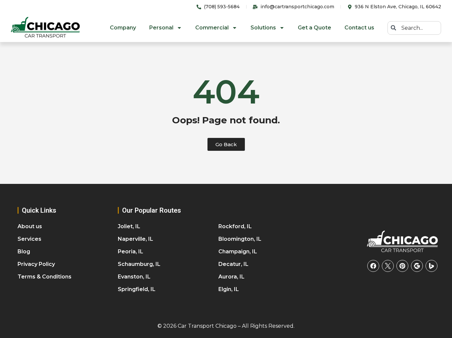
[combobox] (414, 28)
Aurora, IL (231, 277)
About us (30, 226)
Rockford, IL (235, 226)
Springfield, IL (137, 289)
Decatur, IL (233, 264)
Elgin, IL (228, 289)
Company (123, 27)
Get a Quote (314, 27)
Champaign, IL (237, 251)
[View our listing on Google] (417, 266)
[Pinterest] (402, 266)
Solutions (263, 27)
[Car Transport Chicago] (402, 242)
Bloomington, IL (239, 239)
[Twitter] (388, 266)
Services (29, 239)
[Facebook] (373, 266)
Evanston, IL (134, 277)
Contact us (359, 27)
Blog (24, 251)
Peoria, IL (130, 251)
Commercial (212, 27)
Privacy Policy (36, 264)
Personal (161, 27)
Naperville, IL (135, 239)
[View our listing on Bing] (431, 266)
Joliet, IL (129, 226)
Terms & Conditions (44, 277)
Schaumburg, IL (139, 264)
